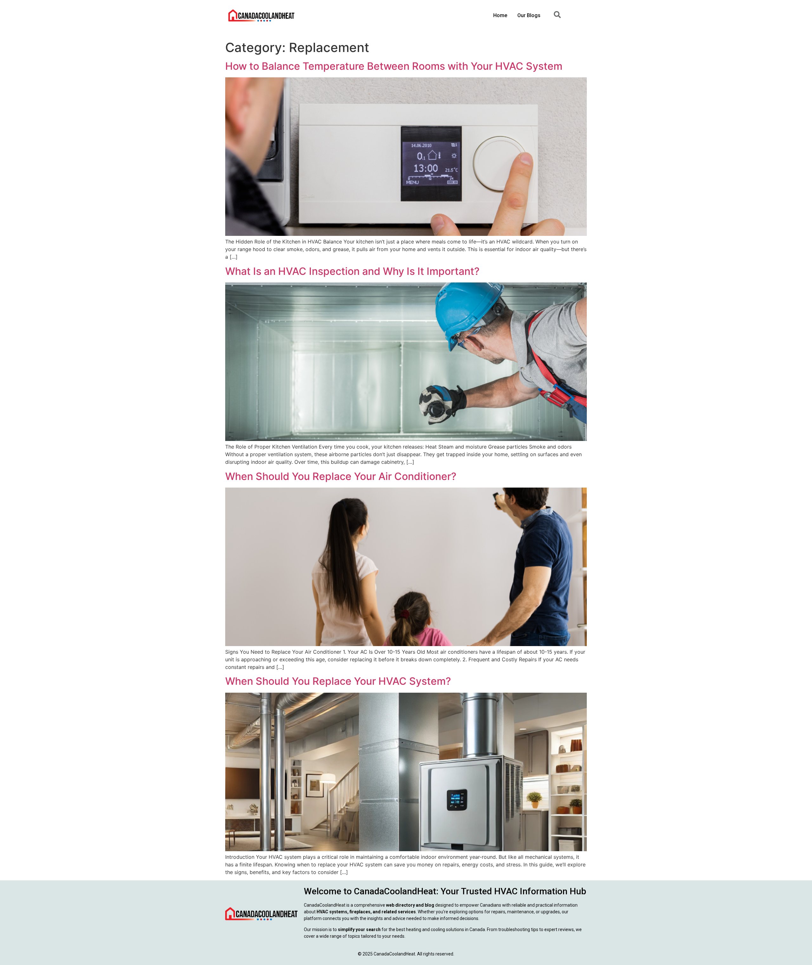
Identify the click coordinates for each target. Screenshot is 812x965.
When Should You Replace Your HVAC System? (338, 681)
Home (500, 15)
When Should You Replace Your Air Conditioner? (340, 476)
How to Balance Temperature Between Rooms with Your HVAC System (393, 66)
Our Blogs (528, 15)
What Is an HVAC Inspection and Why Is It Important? (352, 271)
